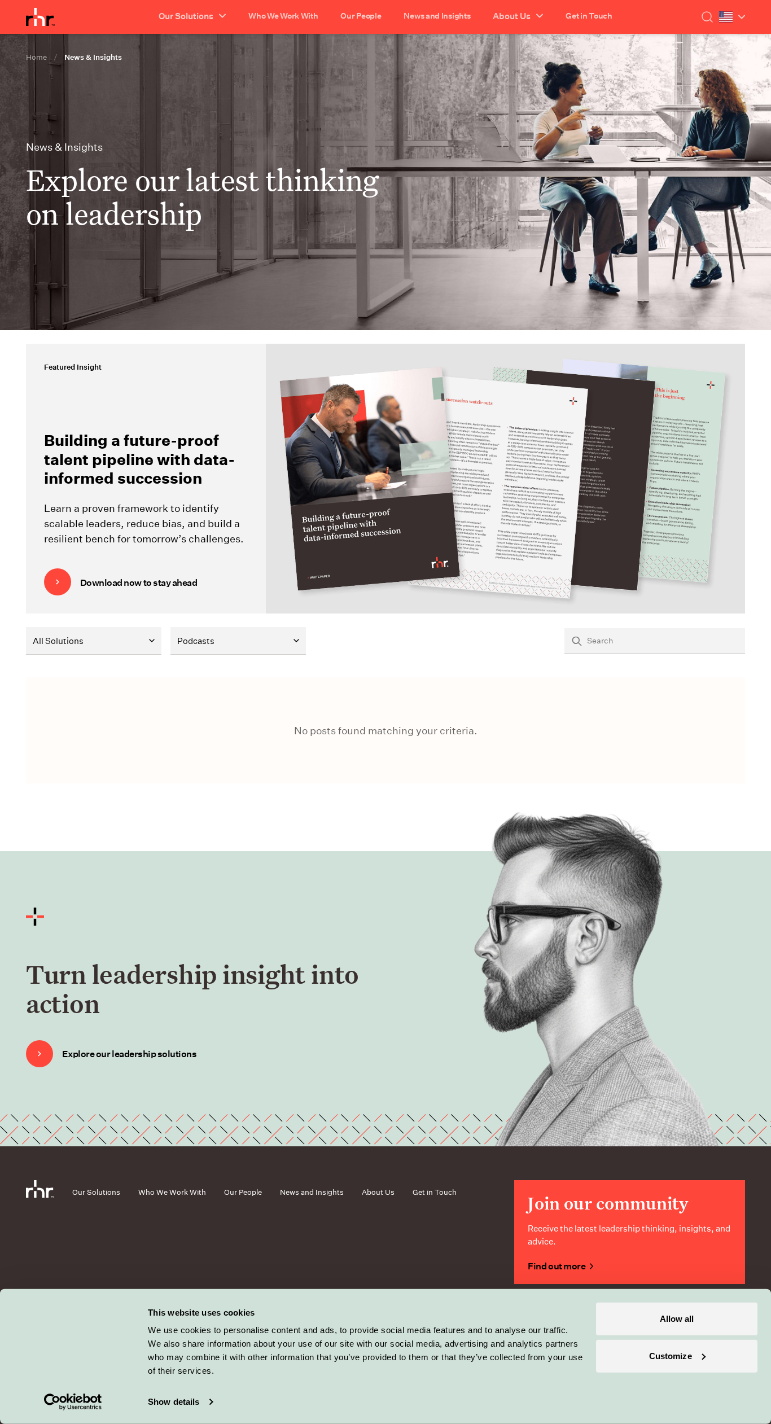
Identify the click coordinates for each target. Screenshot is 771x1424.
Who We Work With (283, 15)
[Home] (40, 17)
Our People (360, 15)
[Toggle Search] (707, 17)
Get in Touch (589, 15)
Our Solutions (96, 1192)
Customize (670, 1355)
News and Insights (437, 15)
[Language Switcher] (732, 17)
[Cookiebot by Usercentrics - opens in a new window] (73, 1402)
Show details (173, 1402)
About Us (378, 1192)
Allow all (677, 1319)
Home (36, 57)
